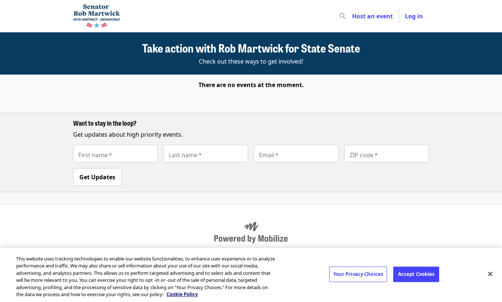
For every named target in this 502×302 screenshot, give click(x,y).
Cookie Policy (182, 294)
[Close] (490, 274)
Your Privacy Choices (358, 274)
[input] (356, 16)
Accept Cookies (416, 274)
